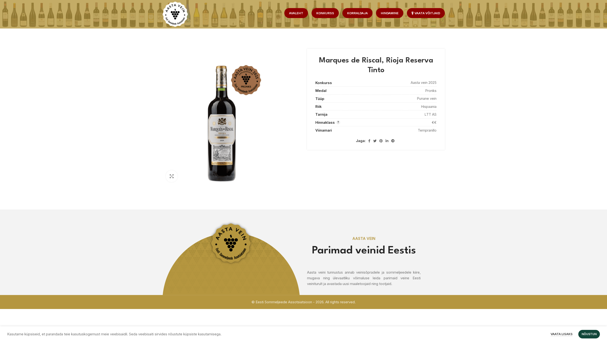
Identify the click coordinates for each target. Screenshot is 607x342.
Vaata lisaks (562, 334)
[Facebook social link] (369, 141)
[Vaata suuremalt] (172, 176)
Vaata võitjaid (427, 13)
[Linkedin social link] (387, 141)
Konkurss (325, 13)
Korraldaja (357, 13)
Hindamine (390, 13)
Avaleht (296, 13)
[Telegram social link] (393, 141)
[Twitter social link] (375, 141)
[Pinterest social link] (381, 141)
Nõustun (589, 334)
